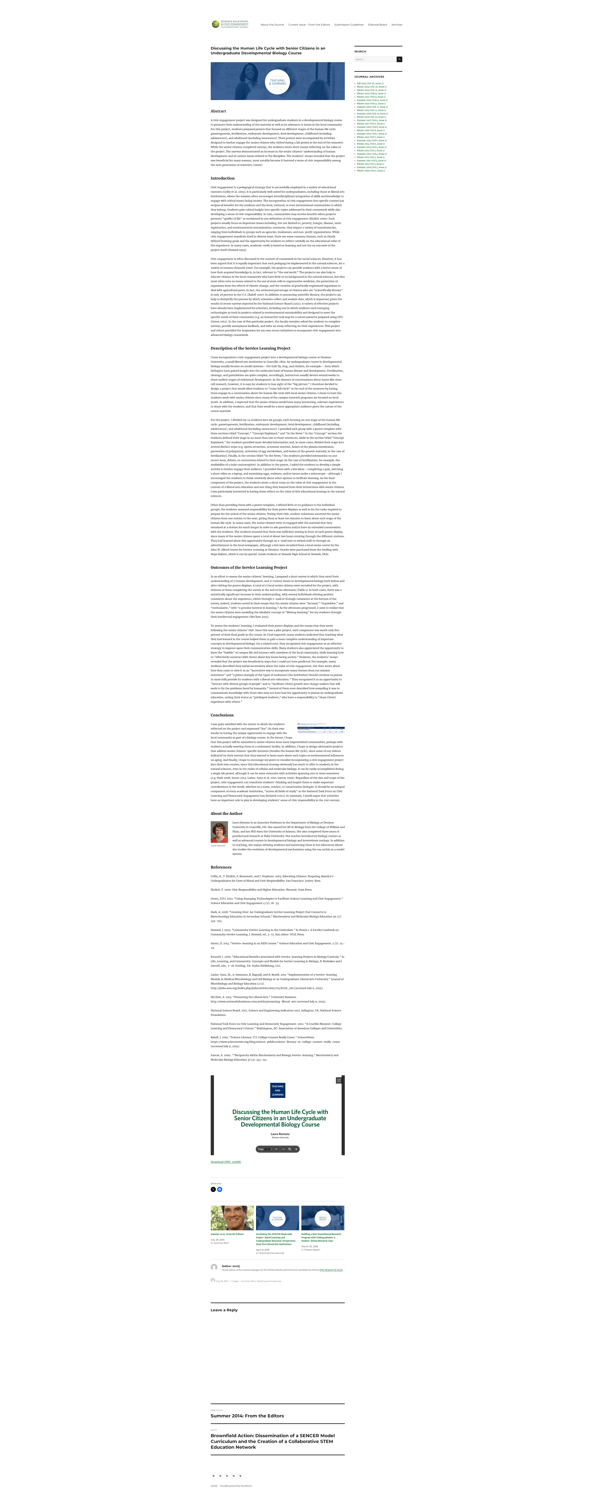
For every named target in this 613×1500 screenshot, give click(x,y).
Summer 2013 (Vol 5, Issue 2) (372, 147)
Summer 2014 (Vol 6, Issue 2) (372, 140)
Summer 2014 (248, 1281)
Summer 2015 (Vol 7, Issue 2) (372, 133)
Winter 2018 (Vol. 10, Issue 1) (371, 117)
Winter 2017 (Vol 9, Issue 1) (371, 123)
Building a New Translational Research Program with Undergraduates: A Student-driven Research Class (321, 1237)
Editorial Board (377, 24)
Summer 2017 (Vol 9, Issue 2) (372, 120)
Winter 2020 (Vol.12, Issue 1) (371, 103)
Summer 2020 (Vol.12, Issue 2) (372, 100)
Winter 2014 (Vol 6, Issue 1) (371, 144)
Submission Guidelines (349, 24)
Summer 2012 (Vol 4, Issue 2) (372, 154)
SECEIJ (214, 1486)
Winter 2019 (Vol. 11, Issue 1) (371, 110)
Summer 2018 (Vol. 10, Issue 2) (372, 113)
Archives (396, 24)
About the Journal (272, 24)
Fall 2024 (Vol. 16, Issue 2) (370, 83)
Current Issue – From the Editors (309, 24)
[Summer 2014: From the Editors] (232, 1218)
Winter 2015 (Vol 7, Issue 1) (371, 137)
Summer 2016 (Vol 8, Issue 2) (372, 127)
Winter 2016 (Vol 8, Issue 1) (371, 130)
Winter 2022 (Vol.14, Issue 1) (371, 93)
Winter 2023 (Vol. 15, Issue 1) (371, 90)
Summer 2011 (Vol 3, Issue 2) (371, 160)
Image (234, 1281)
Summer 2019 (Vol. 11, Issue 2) (372, 107)
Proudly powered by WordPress (236, 1486)
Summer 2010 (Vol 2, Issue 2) (372, 167)
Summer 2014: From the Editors (227, 1234)
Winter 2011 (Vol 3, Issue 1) (370, 164)
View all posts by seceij (330, 1270)
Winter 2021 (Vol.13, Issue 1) (371, 97)
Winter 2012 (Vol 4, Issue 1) (371, 157)
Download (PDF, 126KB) (226, 1162)
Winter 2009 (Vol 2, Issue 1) (371, 170)
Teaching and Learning (269, 1281)
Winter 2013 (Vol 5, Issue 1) (371, 150)
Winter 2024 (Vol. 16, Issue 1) (372, 86)
